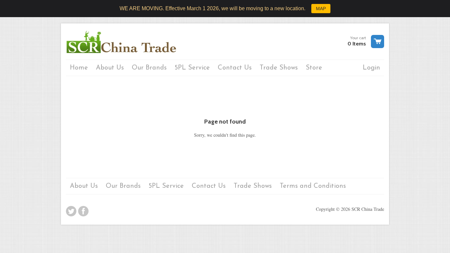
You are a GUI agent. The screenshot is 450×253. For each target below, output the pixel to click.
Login (371, 68)
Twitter (71, 211)
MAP (321, 8)
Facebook (83, 211)
